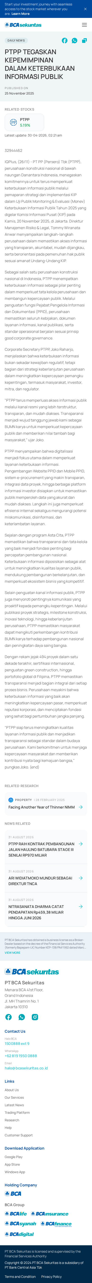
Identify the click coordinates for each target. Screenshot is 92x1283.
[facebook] (64, 40)
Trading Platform (17, 1112)
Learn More (20, 13)
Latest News (14, 1105)
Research (12, 1120)
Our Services (14, 1097)
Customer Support (19, 1135)
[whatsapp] (74, 40)
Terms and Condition (20, 1276)
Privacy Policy (51, 1276)
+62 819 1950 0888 (21, 1055)
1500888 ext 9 (17, 1043)
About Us (12, 1090)
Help (8, 1127)
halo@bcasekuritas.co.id (26, 1068)
